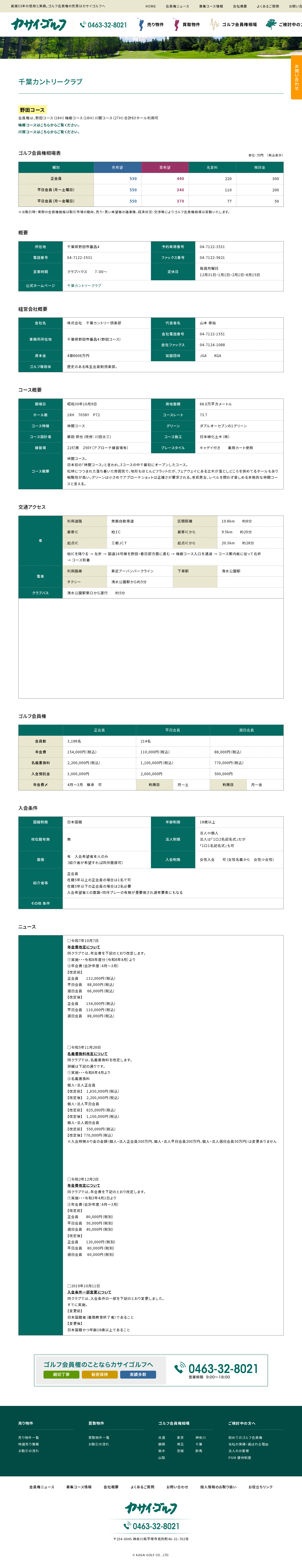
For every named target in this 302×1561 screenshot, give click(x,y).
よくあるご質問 (268, 6)
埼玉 (180, 1444)
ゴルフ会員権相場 (239, 24)
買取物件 (191, 24)
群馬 (199, 1450)
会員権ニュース (177, 6)
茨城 (180, 1450)
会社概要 (240, 6)
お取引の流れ (28, 1450)
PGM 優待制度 (239, 1457)
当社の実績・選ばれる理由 (248, 1444)
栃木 (161, 1450)
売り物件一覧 (28, 1437)
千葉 (199, 1444)
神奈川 (200, 1437)
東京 (180, 1437)
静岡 (161, 1444)
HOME (150, 6)
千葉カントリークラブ (84, 285)
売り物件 (155, 24)
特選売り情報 (28, 1444)
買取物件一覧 (99, 1437)
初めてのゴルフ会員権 (245, 1437)
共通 (161, 1437)
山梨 (161, 1457)
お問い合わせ (177, 1486)
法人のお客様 (238, 1450)
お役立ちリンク (260, 1486)
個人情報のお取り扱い (218, 1486)
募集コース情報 (211, 6)
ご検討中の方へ (242, 1423)
